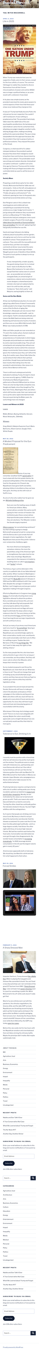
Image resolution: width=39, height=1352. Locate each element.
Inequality (6, 1081)
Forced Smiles (9, 866)
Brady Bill (17, 579)
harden (13, 564)
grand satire (27, 476)
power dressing (26, 989)
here (18, 616)
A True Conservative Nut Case (13, 1122)
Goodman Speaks (16, 2)
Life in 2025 (8, 21)
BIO (4, 1052)
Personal (6, 1089)
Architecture (7, 1195)
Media (5, 1085)
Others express (8, 527)
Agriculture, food (9, 1056)
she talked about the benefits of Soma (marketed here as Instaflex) (18, 222)
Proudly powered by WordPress (13, 1347)
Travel (5, 1101)
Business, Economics (10, 1064)
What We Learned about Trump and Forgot (18, 1126)
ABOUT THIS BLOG (9, 1048)
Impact (5, 1076)
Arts (4, 1060)
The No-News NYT (9, 1130)
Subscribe (8, 1163)
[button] (15, 908)
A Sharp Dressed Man (13, 947)
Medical (6, 1240)
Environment (7, 1072)
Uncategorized (8, 1105)
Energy (5, 1068)
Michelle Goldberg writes (15, 500)
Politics (5, 1097)
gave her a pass (13, 1023)
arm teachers (29, 562)
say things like (24, 643)
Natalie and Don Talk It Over (12, 1117)
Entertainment (8, 1219)
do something (22, 628)
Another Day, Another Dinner (13, 1134)
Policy (5, 1093)
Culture (5, 1207)
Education (6, 1211)
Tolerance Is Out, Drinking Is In (17, 734)
